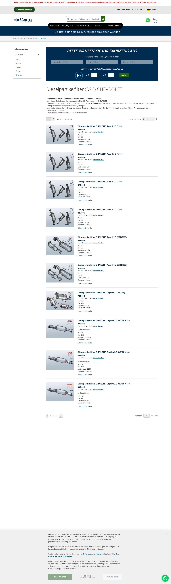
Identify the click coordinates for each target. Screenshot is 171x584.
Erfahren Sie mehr (85, 145)
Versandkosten (98, 132)
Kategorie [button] (19, 54)
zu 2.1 (88, 75)
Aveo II (18, 63)
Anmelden (121, 10)
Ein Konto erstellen (138, 10)
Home (15, 39)
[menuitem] (60, 26)
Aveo (17, 60)
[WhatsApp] (165, 578)
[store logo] (23, 20)
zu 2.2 (104, 75)
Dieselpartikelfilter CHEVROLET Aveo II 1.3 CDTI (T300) (102, 237)
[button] (152, 10)
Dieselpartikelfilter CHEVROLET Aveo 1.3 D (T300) (100, 126)
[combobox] (85, 19)
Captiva (19, 67)
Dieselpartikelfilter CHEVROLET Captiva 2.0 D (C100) (101, 292)
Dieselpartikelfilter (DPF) (28, 39)
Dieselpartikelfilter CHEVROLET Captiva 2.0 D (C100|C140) (104, 320)
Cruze (18, 71)
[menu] (85, 26)
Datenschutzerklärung (92, 554)
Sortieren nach (135, 119)
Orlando (19, 75)
